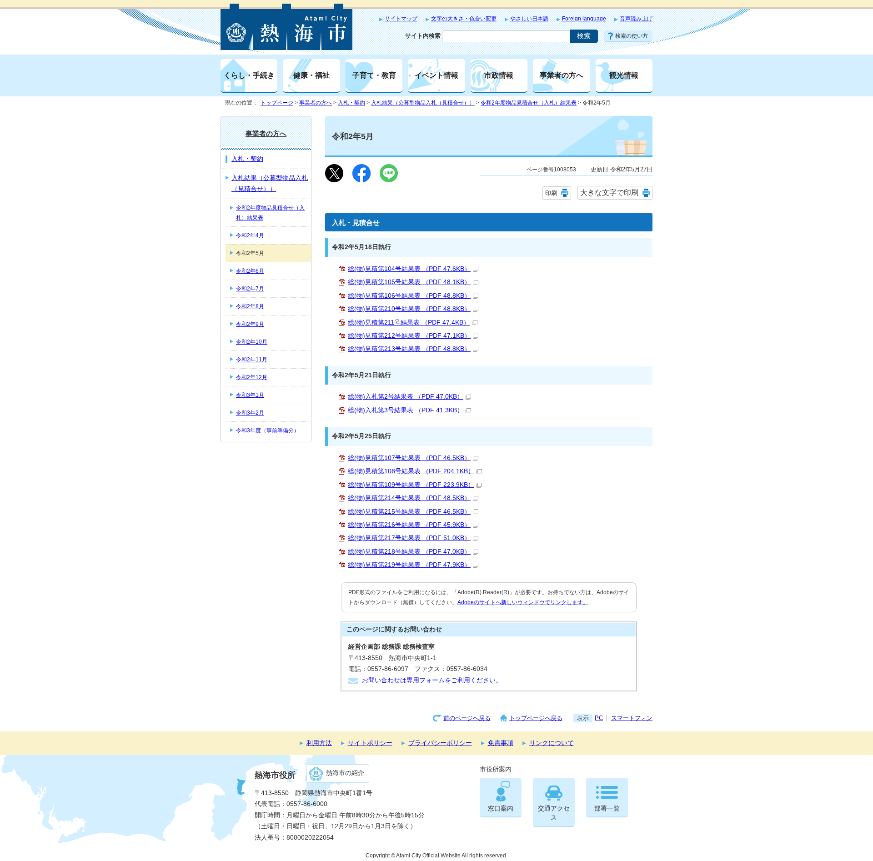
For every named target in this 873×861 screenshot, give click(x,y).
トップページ (277, 103)
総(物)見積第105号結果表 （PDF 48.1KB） (409, 282)
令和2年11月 (251, 359)
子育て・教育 (374, 75)
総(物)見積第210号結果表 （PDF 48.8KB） (409, 308)
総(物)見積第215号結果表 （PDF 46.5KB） (409, 511)
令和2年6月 (250, 271)
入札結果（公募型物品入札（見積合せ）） (423, 103)
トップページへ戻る (535, 718)
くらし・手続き (249, 75)
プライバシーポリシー (440, 743)
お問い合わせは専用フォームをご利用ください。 (432, 680)
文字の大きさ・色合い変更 (464, 18)
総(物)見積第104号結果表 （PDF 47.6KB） (409, 268)
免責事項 (500, 743)
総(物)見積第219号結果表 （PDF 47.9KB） (409, 564)
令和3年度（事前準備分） (267, 430)
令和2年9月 (250, 324)
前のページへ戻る (467, 718)
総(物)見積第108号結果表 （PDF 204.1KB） (411, 471)
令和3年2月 (250, 413)
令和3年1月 (250, 395)
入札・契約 (351, 103)
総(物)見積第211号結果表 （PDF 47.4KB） (409, 322)
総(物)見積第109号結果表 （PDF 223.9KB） (411, 484)
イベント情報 (436, 75)
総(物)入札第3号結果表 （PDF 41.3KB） (405, 410)
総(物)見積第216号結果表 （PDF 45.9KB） (409, 524)
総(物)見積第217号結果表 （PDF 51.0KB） (409, 538)
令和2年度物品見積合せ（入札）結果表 (529, 103)
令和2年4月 (250, 235)
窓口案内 (500, 808)
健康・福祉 (311, 75)
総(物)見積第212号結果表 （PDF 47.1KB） (409, 335)
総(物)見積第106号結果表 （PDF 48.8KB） (409, 295)
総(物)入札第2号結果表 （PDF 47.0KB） (405, 396)
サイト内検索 (423, 35)
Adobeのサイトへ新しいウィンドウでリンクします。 (522, 602)
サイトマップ (401, 18)
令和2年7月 (250, 288)
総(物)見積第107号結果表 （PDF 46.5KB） (409, 458)
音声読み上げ (636, 18)
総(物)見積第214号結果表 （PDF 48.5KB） (409, 498)
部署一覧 (607, 808)
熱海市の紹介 (345, 773)
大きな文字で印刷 (609, 192)
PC (599, 718)
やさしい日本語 (529, 18)
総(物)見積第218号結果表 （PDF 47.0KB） (409, 551)
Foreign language (584, 18)
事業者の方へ (561, 75)
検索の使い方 (631, 36)
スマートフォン (631, 718)
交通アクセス (554, 813)
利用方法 (319, 743)
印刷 (551, 193)
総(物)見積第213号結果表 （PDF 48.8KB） (409, 348)
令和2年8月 (250, 306)
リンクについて (551, 743)
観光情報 (623, 75)
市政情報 (498, 75)
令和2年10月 (251, 342)
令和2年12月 (251, 377)
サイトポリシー (370, 743)
